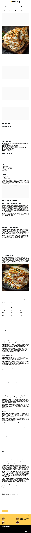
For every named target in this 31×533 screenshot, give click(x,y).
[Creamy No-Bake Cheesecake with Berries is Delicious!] (17, 522)
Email (12, 496)
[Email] (26, 11)
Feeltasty (8, 526)
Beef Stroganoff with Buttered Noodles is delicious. (24, 519)
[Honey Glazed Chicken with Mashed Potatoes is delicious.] (3, 522)
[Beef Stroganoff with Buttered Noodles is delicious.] (17, 518)
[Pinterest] (15, 11)
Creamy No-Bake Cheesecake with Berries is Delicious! (24, 523)
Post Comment (4, 511)
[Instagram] (26, 531)
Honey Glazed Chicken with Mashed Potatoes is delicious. (9, 523)
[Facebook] (4, 11)
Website (22, 496)
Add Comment (4, 500)
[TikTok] (27, 531)
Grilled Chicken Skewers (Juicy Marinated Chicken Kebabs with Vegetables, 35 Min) (10, 519)
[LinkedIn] (21, 11)
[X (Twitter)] (10, 11)
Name (3, 496)
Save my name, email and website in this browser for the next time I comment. (12, 508)
